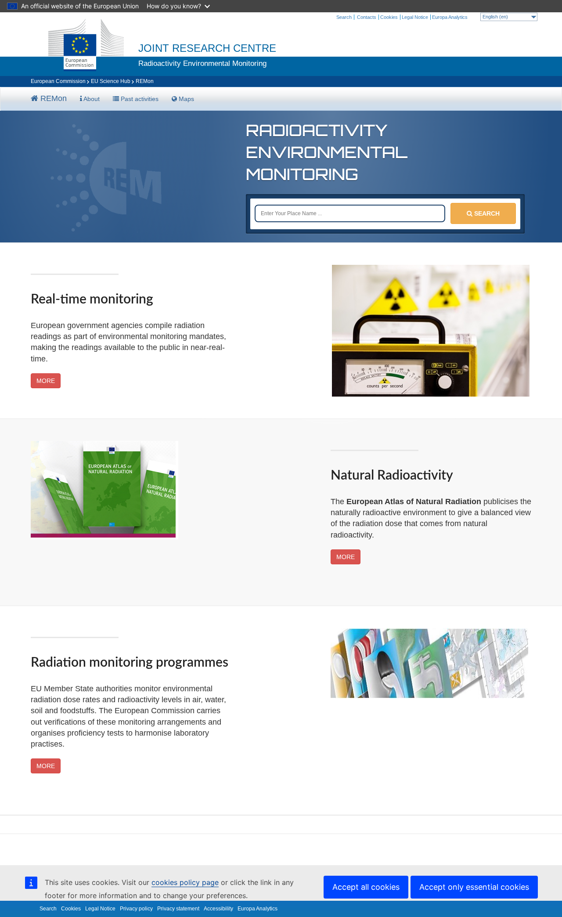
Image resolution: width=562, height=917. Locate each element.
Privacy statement (178, 909)
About (91, 98)
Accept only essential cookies (474, 887)
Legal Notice (415, 17)
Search (344, 17)
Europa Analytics (450, 17)
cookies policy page (185, 882)
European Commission (58, 81)
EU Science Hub (110, 81)
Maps (185, 98)
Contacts (366, 17)
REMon (52, 98)
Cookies (389, 17)
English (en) (495, 16)
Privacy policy (136, 909)
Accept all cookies (366, 887)
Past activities (139, 98)
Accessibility (218, 909)
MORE (45, 380)
